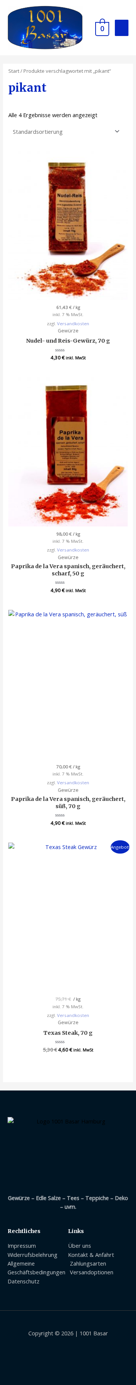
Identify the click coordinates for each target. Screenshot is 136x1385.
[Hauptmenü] (121, 28)
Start (13, 70)
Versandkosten (73, 323)
